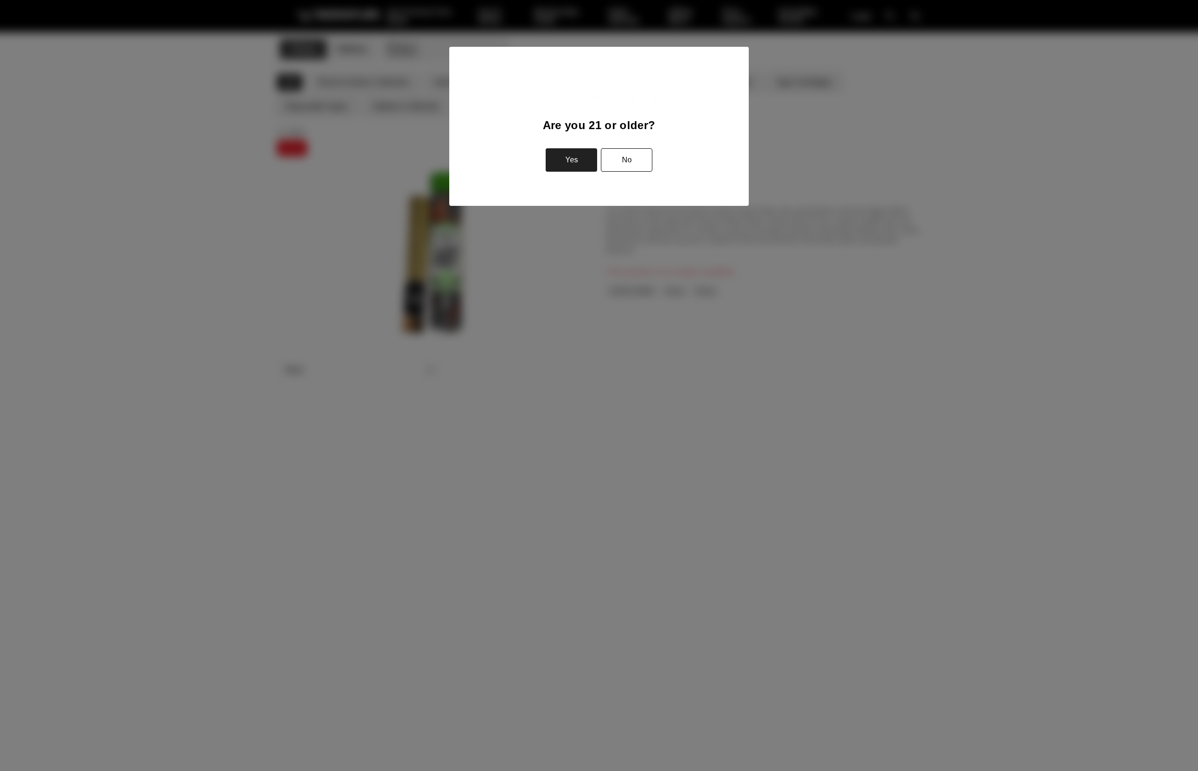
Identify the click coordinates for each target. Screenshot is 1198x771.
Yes (571, 160)
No (627, 160)
